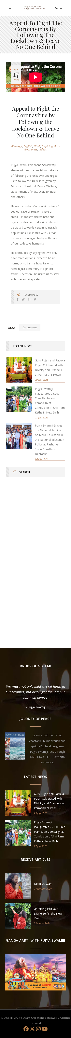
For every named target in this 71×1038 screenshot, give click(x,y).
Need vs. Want (43, 884)
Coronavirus (29, 327)
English (28, 146)
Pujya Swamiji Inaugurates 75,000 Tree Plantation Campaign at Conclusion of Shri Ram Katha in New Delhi (49, 831)
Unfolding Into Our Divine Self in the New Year (48, 913)
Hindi (37, 146)
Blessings (16, 146)
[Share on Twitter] (23, 299)
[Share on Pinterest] (35, 299)
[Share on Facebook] (18, 299)
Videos (43, 149)
